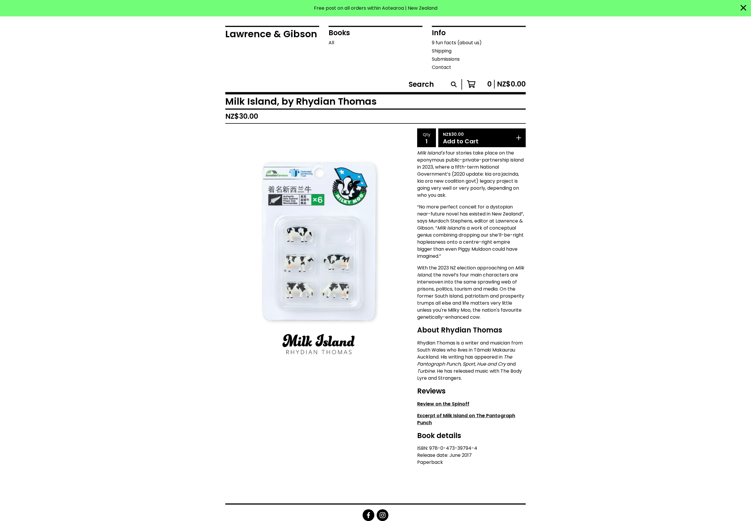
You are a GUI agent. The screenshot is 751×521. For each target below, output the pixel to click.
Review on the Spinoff (443, 403)
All (331, 42)
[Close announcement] (743, 8)
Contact (441, 67)
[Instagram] (382, 515)
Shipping (441, 50)
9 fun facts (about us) (457, 42)
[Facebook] (368, 515)
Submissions (446, 59)
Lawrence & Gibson (271, 34)
